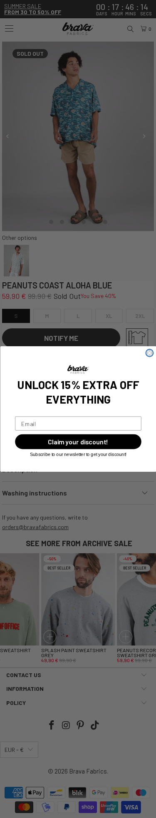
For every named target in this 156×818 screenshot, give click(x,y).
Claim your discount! (78, 442)
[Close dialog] (149, 353)
